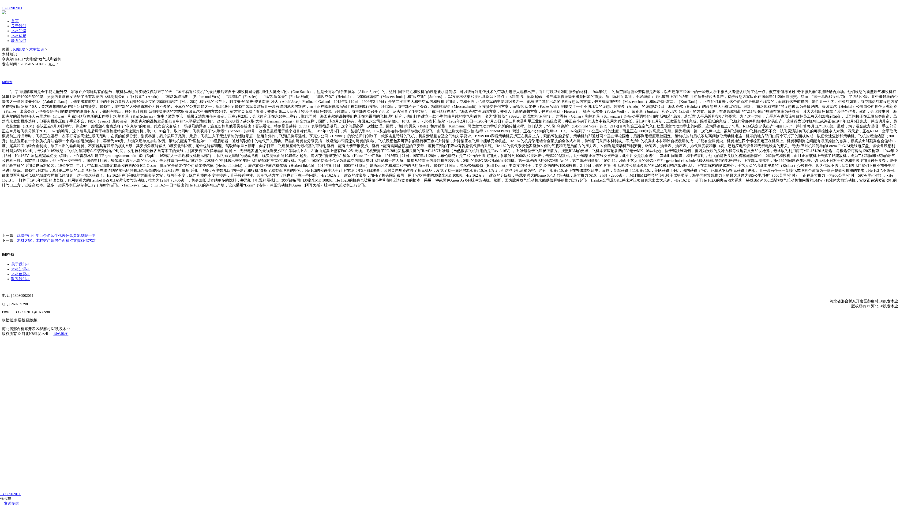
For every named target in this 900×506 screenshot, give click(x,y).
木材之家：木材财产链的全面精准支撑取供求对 (56, 240)
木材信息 (18, 36)
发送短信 (11, 503)
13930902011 (10, 494)
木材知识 (18, 31)
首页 (15, 21)
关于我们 (18, 26)
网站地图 (60, 334)
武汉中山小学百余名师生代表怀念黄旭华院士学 (56, 236)
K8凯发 (19, 49)
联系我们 (18, 41)
